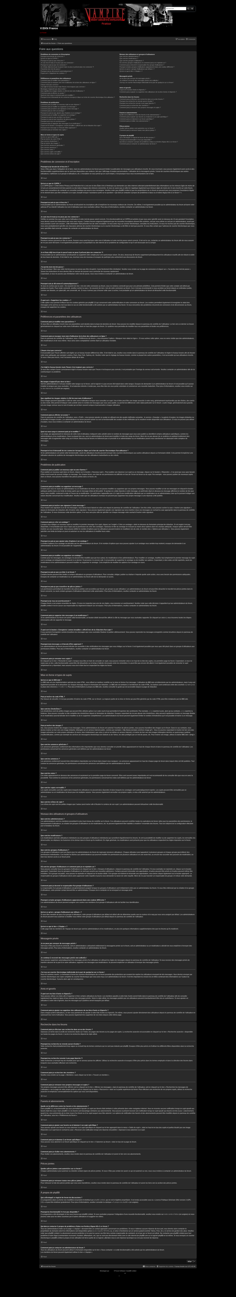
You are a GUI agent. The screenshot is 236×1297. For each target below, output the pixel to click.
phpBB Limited (99, 1200)
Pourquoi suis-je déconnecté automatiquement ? (57, 71)
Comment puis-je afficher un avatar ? (53, 93)
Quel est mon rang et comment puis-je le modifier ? (57, 95)
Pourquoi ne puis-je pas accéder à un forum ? (56, 117)
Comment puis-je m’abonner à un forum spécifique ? (137, 119)
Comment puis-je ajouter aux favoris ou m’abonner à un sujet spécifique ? (144, 117)
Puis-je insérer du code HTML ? (51, 139)
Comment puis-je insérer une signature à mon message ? (60, 109)
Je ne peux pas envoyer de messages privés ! (135, 78)
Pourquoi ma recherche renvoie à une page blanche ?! (137, 103)
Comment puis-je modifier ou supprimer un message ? (58, 106)
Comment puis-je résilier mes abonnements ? (134, 121)
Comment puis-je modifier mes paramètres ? (55, 80)
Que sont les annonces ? (49, 147)
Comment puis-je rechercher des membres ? (134, 105)
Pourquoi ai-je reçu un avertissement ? (53, 121)
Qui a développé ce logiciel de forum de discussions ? (137, 137)
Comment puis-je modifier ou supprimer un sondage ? (58, 115)
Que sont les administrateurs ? (130, 56)
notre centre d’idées (171, 1214)
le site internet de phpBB (50, 388)
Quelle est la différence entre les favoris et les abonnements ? (140, 115)
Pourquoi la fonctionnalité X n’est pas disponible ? (136, 140)
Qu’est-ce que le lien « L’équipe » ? (131, 71)
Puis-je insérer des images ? (50, 143)
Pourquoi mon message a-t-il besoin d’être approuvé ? (58, 127)
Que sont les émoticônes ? (49, 141)
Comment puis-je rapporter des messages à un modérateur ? (61, 123)
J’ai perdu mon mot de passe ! (51, 69)
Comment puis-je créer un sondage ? (53, 111)
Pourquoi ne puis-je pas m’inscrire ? (52, 60)
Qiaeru (128, 1273)
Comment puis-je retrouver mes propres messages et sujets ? (140, 107)
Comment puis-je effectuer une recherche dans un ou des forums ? (142, 99)
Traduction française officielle (115, 1273)
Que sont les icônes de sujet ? (51, 154)
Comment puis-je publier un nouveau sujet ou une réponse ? (60, 104)
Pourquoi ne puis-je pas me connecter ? (54, 65)
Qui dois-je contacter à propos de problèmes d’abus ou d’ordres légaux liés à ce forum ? (149, 142)
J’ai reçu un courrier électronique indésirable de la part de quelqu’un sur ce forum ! (147, 82)
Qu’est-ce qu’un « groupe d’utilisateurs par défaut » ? (137, 69)
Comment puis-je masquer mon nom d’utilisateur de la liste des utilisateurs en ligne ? (68, 82)
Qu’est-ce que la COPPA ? (49, 58)
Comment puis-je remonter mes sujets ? (54, 130)
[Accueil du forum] (107, 14)
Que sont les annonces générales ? (52, 145)
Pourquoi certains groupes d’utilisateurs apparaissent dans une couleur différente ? (147, 67)
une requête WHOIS (101, 1231)
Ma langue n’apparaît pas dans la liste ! (53, 89)
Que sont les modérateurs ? (129, 58)
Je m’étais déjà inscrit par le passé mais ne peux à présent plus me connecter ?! (67, 67)
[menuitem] (54, 39)
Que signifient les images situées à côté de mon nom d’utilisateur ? (63, 91)
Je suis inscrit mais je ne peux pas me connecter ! (57, 62)
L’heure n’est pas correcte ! (50, 84)
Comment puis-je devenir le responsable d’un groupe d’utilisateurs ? (142, 65)
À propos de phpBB (120, 1202)
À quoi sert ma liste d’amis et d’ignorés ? (133, 90)
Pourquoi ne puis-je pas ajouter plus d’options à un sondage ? (61, 113)
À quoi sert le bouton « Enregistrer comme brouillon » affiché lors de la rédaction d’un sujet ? (71, 125)
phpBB (112, 1271)
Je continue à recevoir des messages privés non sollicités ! (139, 80)
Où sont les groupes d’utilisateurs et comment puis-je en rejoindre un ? (143, 62)
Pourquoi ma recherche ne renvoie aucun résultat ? (137, 101)
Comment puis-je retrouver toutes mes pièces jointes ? (138, 130)
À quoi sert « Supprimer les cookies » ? (54, 73)
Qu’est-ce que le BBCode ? (50, 137)
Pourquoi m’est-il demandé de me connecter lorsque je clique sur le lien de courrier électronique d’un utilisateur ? (78, 97)
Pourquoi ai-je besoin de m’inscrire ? (53, 56)
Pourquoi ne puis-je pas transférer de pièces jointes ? (58, 119)
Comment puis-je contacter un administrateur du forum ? (138, 144)
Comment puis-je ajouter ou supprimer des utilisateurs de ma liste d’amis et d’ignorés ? (148, 92)
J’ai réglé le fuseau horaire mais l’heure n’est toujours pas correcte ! (63, 87)
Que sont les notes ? (47, 149)
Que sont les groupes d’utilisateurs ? (132, 60)
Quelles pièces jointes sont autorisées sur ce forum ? (137, 128)
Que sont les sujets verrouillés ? (51, 152)
